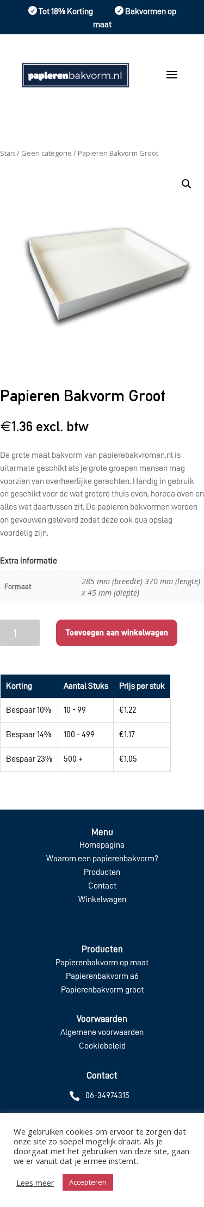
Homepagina (102, 845)
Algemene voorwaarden (102, 1032)
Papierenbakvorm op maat (102, 962)
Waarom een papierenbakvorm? (102, 858)
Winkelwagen (102, 899)
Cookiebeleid (102, 1045)
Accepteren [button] (88, 1182)
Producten (102, 872)
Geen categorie (46, 153)
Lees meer (35, 1182)
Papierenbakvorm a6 (102, 976)
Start (7, 153)
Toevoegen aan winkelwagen (116, 632)
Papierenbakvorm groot (102, 989)
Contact (102, 885)
